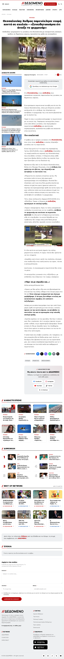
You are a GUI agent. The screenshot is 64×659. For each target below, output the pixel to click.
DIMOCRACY (5, 640)
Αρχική (4, 14)
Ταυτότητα (36, 616)
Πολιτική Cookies (38, 619)
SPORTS (54, 9)
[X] (56, 656)
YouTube (39, 385)
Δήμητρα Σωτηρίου (30, 74)
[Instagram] (48, 656)
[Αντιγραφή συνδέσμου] (57, 353)
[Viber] (45, 353)
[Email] (53, 353)
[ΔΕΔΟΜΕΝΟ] (12, 611)
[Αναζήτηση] (61, 4)
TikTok (50, 385)
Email (35, 585)
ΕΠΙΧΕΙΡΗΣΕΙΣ (40, 9)
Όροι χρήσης (37, 624)
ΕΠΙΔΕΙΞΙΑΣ (36, 360)
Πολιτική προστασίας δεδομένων (42, 622)
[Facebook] (37, 353)
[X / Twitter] (41, 353)
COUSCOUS (5, 637)
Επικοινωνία (36, 627)
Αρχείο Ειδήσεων (38, 614)
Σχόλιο (4, 570)
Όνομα (4, 585)
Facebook (38, 381)
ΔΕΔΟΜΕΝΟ (22, 538)
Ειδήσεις (24, 536)
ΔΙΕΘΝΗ (48, 9)
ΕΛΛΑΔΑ (14, 9)
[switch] (59, 4)
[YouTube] (60, 656)
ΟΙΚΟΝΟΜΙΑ (30, 9)
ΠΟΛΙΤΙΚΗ (22, 9)
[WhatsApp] (49, 353)
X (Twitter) (44, 390)
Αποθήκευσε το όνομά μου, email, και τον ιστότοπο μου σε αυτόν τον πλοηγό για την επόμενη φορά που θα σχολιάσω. (33, 594)
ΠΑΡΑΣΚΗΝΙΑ (6, 9)
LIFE (60, 9)
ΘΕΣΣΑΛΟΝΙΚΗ (46, 360)
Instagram (50, 381)
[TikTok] (52, 656)
